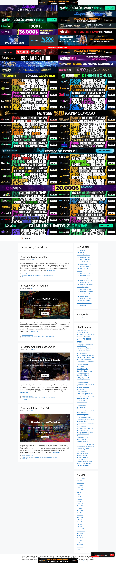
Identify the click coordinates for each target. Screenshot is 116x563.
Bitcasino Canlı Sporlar (83, 268)
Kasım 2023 (80, 522)
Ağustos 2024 (80, 501)
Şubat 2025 (80, 487)
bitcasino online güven (38, 275)
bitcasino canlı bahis (83, 350)
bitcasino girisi (80, 363)
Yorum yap (24, 276)
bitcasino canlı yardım (81, 355)
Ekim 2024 (80, 496)
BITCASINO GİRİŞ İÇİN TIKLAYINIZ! (58, 47)
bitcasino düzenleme (87, 359)
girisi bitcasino (81, 451)
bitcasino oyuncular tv (80, 410)
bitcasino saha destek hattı (81, 419)
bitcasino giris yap (81, 366)
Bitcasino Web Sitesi (83, 434)
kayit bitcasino (82, 459)
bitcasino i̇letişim (80, 389)
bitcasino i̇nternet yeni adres (28, 457)
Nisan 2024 (80, 510)
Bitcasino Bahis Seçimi (83, 266)
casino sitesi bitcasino (82, 450)
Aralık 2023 (80, 519)
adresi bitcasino (81, 330)
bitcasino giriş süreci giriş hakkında (83, 373)
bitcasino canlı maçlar (91, 353)
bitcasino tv (92, 428)
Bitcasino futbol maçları (88, 361)
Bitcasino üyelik (90, 444)
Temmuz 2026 (81, 478)
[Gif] (58, 113)
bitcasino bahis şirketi (80, 344)
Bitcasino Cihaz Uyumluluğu (84, 280)
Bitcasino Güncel (83, 375)
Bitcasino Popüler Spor (83, 282)
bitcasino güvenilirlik (40, 397)
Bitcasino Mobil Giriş (82, 305)
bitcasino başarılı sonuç (89, 344)
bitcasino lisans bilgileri (90, 396)
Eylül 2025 (79, 480)
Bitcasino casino (90, 355)
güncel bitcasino (82, 457)
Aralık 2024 (80, 492)
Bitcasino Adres (82, 334)
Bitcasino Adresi (81, 250)
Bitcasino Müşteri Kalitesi (83, 255)
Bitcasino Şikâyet (90, 446)
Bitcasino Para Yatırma (82, 414)
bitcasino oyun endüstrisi (27, 336)
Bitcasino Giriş (81, 252)
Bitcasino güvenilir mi (89, 384)
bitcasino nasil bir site (81, 408)
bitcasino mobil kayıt (81, 407)
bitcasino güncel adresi (83, 379)
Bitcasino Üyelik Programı (34, 285)
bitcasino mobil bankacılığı (81, 403)
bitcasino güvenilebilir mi (81, 380)
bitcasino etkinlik (80, 361)
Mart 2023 (80, 540)
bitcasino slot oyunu (90, 423)
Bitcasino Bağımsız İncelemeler (85, 291)
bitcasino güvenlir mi (81, 385)
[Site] (29, 82)
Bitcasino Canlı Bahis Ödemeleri (37, 346)
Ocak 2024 (80, 517)
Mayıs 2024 (80, 508)
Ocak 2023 (80, 544)
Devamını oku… (51, 270)
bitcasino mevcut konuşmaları (82, 402)
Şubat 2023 (80, 542)
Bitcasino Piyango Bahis (83, 275)
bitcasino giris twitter (83, 364)
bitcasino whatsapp (81, 435)
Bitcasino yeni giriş (82, 441)
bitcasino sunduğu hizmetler (81, 426)
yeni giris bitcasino (83, 465)
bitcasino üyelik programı (39, 336)
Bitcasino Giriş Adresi (84, 371)
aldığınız (88, 330)
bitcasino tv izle (80, 432)
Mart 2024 (80, 512)
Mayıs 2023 (80, 535)
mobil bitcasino (81, 461)
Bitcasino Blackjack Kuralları (84, 261)
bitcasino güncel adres (83, 377)
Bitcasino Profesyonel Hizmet (85, 273)
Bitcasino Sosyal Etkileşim (84, 289)
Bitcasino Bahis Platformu (84, 264)
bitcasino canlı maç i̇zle (82, 353)
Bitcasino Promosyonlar (27, 273)
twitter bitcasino (88, 461)
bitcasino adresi (91, 334)
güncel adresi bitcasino (82, 455)
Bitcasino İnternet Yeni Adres (36, 408)
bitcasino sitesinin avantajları (82, 423)
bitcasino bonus (81, 346)
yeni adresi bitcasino (84, 464)
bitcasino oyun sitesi (81, 412)
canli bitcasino (86, 448)
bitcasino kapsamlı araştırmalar (82, 391)
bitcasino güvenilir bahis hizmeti (82, 382)
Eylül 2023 (79, 526)
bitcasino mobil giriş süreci (81, 405)
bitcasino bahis (87, 336)
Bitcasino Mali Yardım (82, 296)
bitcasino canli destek (84, 348)
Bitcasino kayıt (89, 393)
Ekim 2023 (80, 524)
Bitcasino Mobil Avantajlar (84, 294)
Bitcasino (79, 271)
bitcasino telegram (83, 428)
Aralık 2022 (80, 547)
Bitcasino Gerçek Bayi (82, 287)
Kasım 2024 (80, 494)
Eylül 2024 (79, 499)
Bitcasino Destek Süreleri (83, 259)
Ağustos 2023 (80, 528)
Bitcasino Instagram (83, 387)
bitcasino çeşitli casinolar (81, 444)
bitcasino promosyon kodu (84, 417)
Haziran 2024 (80, 506)
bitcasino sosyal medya (82, 424)
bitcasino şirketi (79, 448)
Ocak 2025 (80, 490)
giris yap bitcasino (82, 453)
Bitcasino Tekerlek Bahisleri (84, 303)
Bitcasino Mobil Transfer (33, 257)
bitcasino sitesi (82, 421)
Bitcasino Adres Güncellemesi (85, 284)
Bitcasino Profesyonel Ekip (84, 298)
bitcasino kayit (80, 393)
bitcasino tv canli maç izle (82, 430)
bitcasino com (80, 359)
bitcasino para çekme (81, 415)
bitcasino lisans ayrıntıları (81, 396)
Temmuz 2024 (81, 503)
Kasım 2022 (80, 549)
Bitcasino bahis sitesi (84, 340)
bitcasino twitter (88, 432)
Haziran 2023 (80, 533)
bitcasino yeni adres (48, 275)
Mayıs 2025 (80, 485)
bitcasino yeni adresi (81, 439)
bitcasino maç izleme (82, 400)
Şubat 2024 (80, 515)
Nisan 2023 (80, 538)
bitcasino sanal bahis (90, 419)
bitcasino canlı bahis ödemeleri (29, 397)
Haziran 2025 (80, 483)
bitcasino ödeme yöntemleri (41, 457)
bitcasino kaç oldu (81, 394)
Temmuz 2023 (81, 531)
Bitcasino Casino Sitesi (85, 357)
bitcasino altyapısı (80, 336)
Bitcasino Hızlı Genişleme (83, 278)
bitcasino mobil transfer (27, 275)
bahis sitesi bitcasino (83, 332)
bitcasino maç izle (82, 398)
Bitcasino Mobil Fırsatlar (83, 257)
